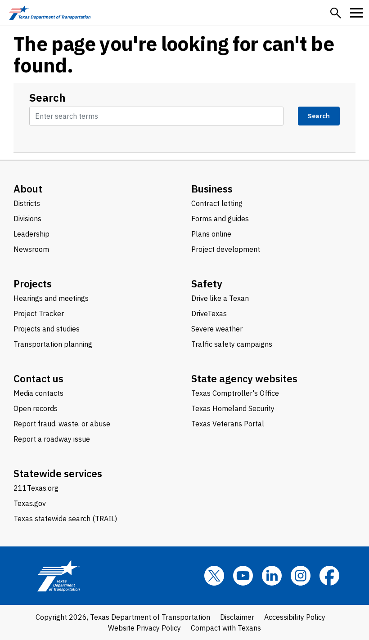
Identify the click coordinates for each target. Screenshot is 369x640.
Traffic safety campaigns (231, 344)
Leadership (32, 233)
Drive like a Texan (220, 298)
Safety (206, 283)
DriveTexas (209, 313)
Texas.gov (30, 503)
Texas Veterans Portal (227, 423)
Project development (225, 249)
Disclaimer (237, 617)
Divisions (27, 218)
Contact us (38, 378)
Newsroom (31, 249)
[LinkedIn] (272, 576)
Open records (36, 408)
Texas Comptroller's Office (235, 393)
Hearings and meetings (51, 298)
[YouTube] (243, 576)
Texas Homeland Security (232, 408)
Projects (33, 283)
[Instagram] (300, 576)
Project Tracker (39, 313)
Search (47, 97)
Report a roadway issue (52, 438)
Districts (27, 203)
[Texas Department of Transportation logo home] (49, 13)
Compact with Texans (226, 627)
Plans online (211, 233)
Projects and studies (47, 328)
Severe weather (217, 328)
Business (212, 188)
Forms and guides (220, 218)
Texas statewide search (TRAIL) (65, 518)
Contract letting (217, 203)
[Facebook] (329, 576)
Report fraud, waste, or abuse (62, 423)
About (28, 188)
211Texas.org (36, 487)
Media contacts (38, 393)
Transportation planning (53, 344)
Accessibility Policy (294, 617)
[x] (214, 576)
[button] (336, 13)
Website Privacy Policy (144, 627)
